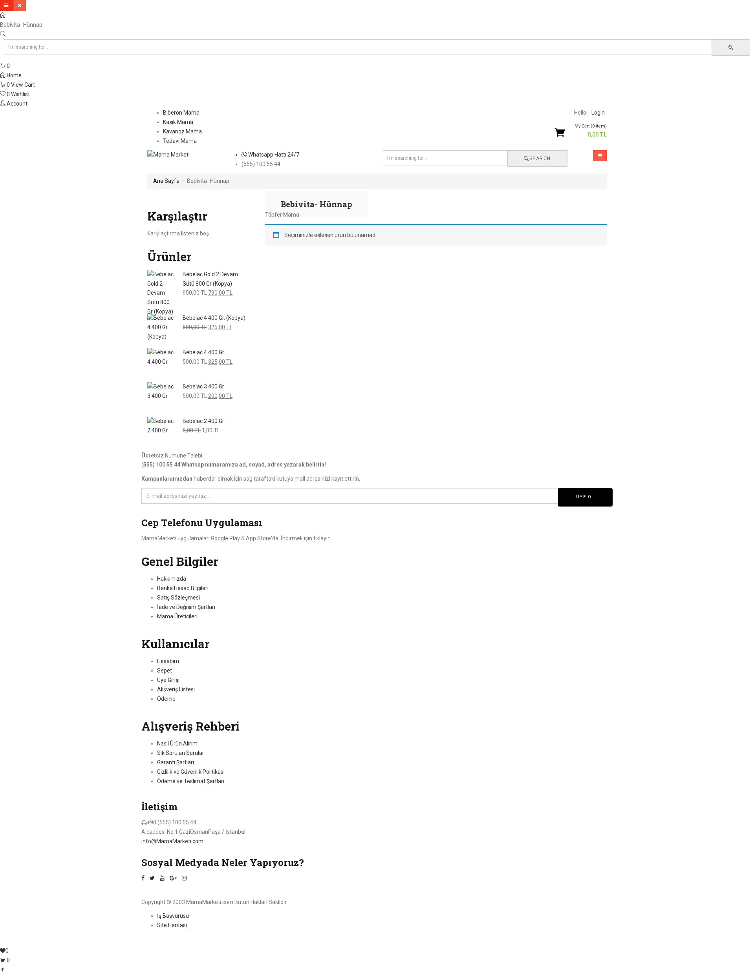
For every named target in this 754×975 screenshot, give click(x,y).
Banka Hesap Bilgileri (183, 588)
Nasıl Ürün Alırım (177, 743)
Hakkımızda (171, 579)
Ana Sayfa (166, 181)
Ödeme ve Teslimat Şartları (190, 781)
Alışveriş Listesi (176, 689)
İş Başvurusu (173, 916)
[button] (588, 131)
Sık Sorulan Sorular (180, 753)
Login (598, 112)
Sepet (164, 670)
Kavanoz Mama (182, 131)
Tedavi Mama (180, 141)
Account (16, 103)
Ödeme (166, 699)
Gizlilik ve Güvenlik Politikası (191, 772)
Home (13, 75)
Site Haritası (172, 925)
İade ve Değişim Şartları (186, 607)
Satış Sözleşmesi (178, 597)
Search (540, 158)
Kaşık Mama (178, 122)
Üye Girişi (168, 680)
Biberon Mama (181, 112)
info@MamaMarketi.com (172, 841)
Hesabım (168, 661)
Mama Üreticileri (177, 616)
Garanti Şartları (175, 762)
